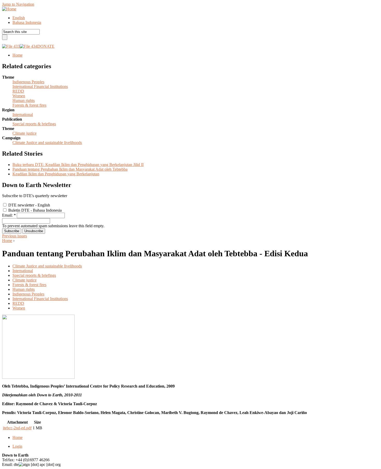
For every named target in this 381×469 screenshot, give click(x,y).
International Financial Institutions (40, 86)
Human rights (23, 100)
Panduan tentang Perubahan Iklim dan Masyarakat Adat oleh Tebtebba (70, 169)
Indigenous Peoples (28, 82)
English (18, 18)
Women (18, 96)
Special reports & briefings (34, 124)
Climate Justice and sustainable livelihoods (47, 142)
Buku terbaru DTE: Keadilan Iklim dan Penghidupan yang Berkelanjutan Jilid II (78, 164)
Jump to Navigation (18, 4)
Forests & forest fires (29, 105)
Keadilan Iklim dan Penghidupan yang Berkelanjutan (55, 174)
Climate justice (24, 133)
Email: (9, 215)
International (22, 114)
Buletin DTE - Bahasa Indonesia (34, 210)
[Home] (9, 9)
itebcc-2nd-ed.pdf (17, 428)
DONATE (45, 46)
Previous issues (14, 236)
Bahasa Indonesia (26, 22)
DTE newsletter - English (28, 205)
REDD (18, 91)
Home (7, 240)
